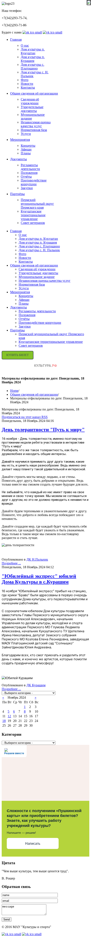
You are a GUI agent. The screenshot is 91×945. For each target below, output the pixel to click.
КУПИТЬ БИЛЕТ (17, 355)
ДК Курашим (36, 685)
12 (9, 716)
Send (6, 919)
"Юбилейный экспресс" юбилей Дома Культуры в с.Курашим (39, 579)
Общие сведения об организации (34, 394)
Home (14, 390)
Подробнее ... (11, 563)
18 (4, 721)
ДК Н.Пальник (37, 559)
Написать (32, 843)
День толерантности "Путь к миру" (43, 429)
